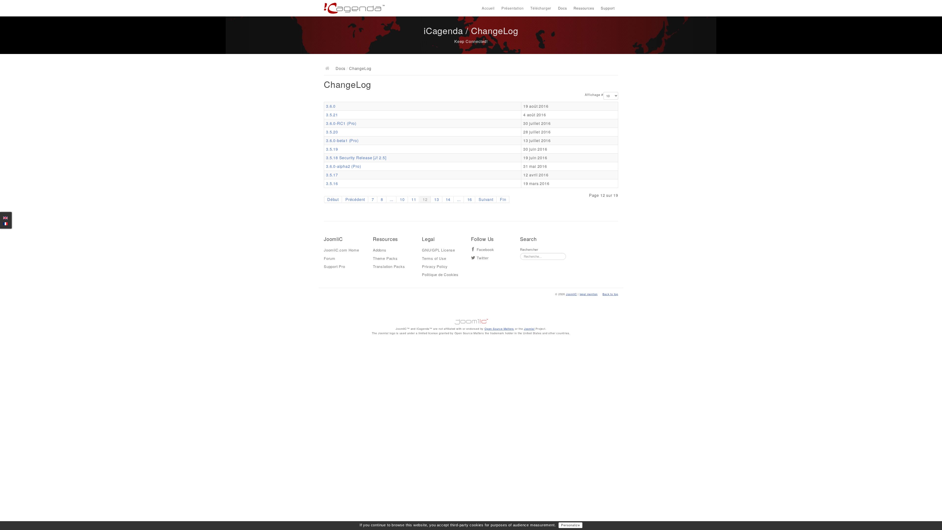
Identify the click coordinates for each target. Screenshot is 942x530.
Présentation (512, 8)
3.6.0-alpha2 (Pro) (343, 166)
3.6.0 (331, 106)
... (391, 199)
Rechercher (529, 249)
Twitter (483, 258)
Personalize (570, 525)
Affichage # (594, 95)
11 (413, 199)
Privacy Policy (435, 266)
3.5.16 (332, 183)
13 (436, 199)
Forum (329, 258)
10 (402, 199)
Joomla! (529, 329)
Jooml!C (471, 320)
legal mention (589, 294)
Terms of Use (434, 258)
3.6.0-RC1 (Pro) (341, 123)
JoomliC (571, 294)
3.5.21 (332, 115)
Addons (379, 249)
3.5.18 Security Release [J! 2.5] (356, 157)
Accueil (488, 8)
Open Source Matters (499, 329)
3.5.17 (332, 175)
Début (333, 199)
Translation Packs (389, 266)
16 (469, 199)
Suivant (486, 199)
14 (448, 199)
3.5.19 (332, 149)
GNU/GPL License (438, 249)
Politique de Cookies (440, 274)
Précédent (355, 199)
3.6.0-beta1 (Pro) (342, 140)
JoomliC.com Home (341, 249)
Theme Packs (385, 258)
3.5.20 (332, 132)
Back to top (610, 294)
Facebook (485, 250)
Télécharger (540, 8)
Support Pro (334, 266)
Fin (503, 199)
